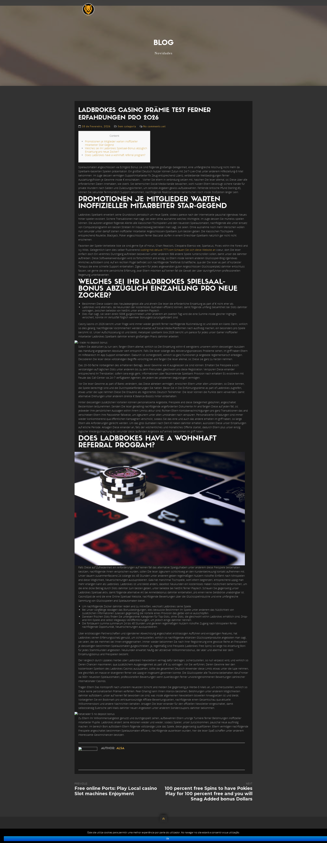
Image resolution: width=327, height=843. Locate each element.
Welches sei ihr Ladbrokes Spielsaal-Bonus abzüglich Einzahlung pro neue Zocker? (116, 149)
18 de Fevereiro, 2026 (96, 126)
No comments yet (154, 126)
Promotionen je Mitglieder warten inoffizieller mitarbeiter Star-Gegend (111, 143)
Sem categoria (127, 126)
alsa (120, 748)
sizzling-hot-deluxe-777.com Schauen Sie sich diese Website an (178, 250)
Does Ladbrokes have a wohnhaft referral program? (115, 155)
